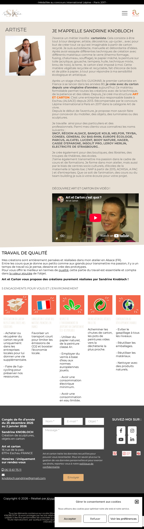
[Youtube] (121, 439)
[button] (137, 502)
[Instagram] (132, 430)
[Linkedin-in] (132, 439)
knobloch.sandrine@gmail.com (24, 478)
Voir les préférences (123, 518)
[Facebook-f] (121, 430)
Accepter (70, 518)
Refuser (95, 518)
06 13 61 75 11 (12, 470)
